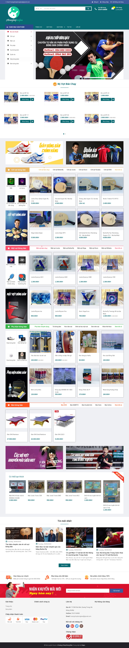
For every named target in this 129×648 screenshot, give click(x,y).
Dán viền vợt (95, 326)
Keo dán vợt (68, 326)
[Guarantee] (74, 637)
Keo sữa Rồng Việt (109, 355)
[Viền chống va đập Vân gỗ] (64, 342)
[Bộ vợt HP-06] (51, 120)
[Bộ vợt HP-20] (51, 98)
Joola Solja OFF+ (60, 233)
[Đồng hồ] (34, 152)
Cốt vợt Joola (71, 170)
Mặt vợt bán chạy (41, 248)
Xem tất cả (118, 170)
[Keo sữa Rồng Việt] (112, 342)
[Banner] (17, 227)
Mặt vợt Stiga (81, 248)
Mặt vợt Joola (55, 248)
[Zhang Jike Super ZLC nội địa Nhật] (88, 185)
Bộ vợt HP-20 (64, 93)
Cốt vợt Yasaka (95, 170)
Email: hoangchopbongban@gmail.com (18, 2)
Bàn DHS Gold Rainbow (38, 434)
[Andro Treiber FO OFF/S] (112, 185)
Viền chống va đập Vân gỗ (63, 355)
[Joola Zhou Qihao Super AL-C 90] (40, 185)
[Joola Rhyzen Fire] (64, 298)
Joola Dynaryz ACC (37, 277)
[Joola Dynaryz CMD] (88, 263)
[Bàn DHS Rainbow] (17, 421)
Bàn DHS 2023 (59, 434)
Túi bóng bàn (57, 326)
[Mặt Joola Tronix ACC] (74, 486)
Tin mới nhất (64, 521)
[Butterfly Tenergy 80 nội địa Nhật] (112, 298)
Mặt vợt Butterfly (68, 248)
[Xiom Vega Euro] (88, 298)
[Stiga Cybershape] (40, 219)
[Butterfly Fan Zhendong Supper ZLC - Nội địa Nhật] (112, 219)
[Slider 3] (79, 55)
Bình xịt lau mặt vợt (81, 326)
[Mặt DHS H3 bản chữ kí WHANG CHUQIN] (17, 486)
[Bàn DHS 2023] (64, 421)
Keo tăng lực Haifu (85, 355)
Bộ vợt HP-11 (24, 115)
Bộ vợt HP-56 (24, 93)
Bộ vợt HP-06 (64, 115)
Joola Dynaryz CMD (85, 277)
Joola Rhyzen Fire (61, 311)
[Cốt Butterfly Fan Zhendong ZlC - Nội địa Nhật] (88, 219)
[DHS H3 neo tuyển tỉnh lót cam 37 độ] (111, 491)
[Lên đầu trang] (125, 643)
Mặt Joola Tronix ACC (73, 495)
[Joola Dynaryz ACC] (40, 263)
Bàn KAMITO (74, 405)
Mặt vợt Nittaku (106, 248)
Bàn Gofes (108, 405)
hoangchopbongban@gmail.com (80, 616)
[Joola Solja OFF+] (64, 219)
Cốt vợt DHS (108, 170)
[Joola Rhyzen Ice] (40, 298)
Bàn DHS (64, 405)
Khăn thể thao (107, 326)
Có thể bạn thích (16, 476)
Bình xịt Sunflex (36, 390)
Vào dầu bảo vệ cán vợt (38, 355)
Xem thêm (64, 565)
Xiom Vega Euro (84, 311)
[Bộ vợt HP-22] (92, 98)
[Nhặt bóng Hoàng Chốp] (112, 376)
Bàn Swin (98, 405)
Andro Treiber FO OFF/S (110, 199)
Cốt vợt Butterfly (58, 170)
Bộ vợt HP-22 (105, 93)
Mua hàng (25, 99)
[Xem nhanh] (32, 99)
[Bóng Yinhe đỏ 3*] (88, 376)
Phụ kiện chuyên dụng (42, 326)
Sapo (83, 645)
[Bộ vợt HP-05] (92, 120)
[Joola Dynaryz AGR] (64, 263)
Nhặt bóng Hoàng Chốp (110, 390)
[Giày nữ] (94, 152)
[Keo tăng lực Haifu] (88, 342)
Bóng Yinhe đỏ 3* (84, 390)
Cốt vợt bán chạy (44, 170)
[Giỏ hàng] (112, 8)
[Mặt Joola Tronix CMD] (55, 486)
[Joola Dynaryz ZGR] (112, 263)
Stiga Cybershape (37, 233)
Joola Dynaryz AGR (61, 277)
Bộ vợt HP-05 (105, 115)
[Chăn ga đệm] (94, 457)
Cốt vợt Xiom (83, 170)
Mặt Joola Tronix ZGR (35, 495)
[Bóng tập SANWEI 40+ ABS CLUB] (64, 376)
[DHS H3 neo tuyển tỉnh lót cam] (92, 486)
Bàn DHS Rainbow (13, 434)
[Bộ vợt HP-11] (11, 120)
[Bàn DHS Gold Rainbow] (40, 421)
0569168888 (102, 9)
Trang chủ (9, 606)
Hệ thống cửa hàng (117, 2)
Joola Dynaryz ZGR (109, 277)
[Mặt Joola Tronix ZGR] (36, 486)
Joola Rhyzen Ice (36, 311)
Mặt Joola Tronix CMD (54, 495)
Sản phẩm (9, 609)
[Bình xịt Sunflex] (40, 376)
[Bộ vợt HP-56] (11, 98)
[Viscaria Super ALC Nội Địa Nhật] (64, 185)
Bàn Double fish (87, 405)
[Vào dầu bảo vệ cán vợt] (40, 342)
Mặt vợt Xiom (93, 248)
